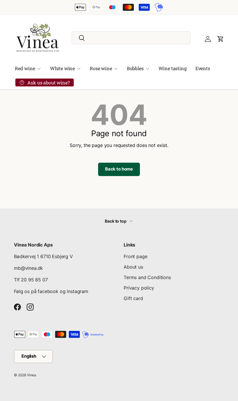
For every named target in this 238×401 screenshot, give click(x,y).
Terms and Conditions (147, 277)
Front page (135, 256)
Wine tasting (172, 68)
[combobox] (131, 38)
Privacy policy (139, 288)
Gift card (133, 298)
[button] (220, 39)
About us (133, 267)
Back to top (116, 221)
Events (202, 68)
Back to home (119, 169)
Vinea (31, 375)
